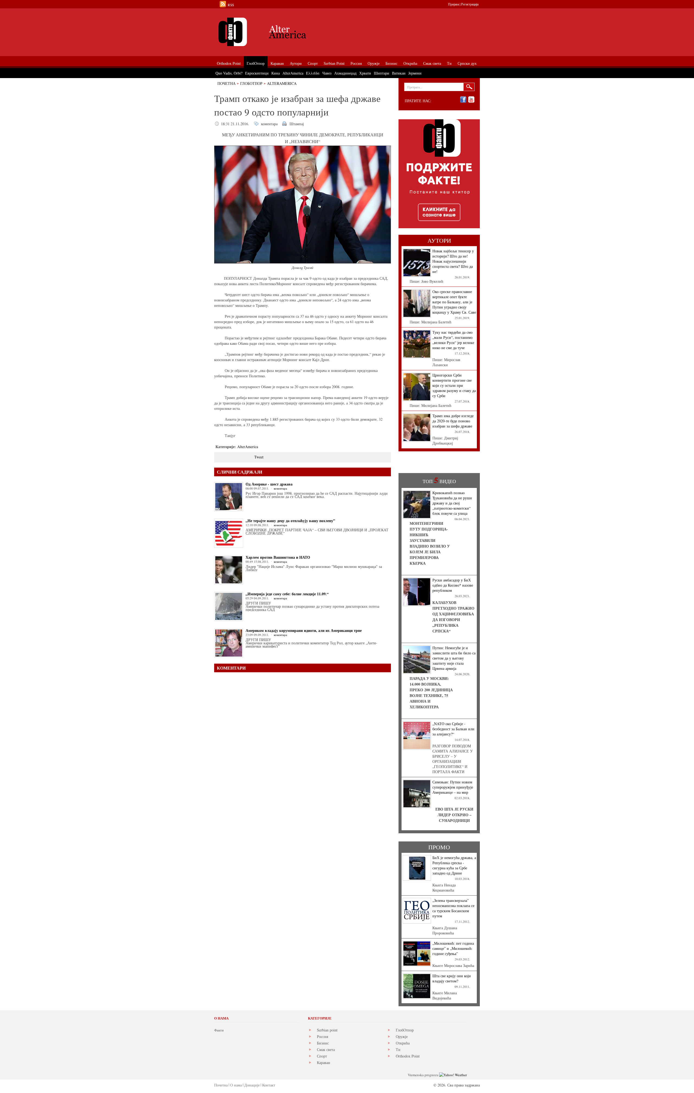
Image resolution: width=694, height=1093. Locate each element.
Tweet (259, 456)
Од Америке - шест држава (269, 484)
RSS (231, 4)
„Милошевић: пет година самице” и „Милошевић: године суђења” (453, 948)
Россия (322, 1036)
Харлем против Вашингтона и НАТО (278, 557)
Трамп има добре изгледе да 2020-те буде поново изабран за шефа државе (453, 421)
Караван (323, 1062)
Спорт (322, 1056)
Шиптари (381, 73)
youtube (471, 99)
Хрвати (365, 73)
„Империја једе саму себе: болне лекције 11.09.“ (287, 594)
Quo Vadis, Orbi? (229, 73)
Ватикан (399, 73)
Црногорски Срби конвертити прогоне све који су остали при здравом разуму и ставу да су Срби (454, 385)
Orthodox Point (408, 1056)
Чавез (327, 73)
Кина (275, 73)
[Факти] (275, 32)
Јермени (415, 73)
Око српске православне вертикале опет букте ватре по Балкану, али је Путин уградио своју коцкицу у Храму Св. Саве (454, 302)
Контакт (268, 1085)
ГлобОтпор (251, 83)
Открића (403, 1043)
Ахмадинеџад (345, 73)
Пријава (453, 4)
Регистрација (469, 4)
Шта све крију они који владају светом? (451, 978)
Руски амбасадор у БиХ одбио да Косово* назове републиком (452, 585)
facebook (463, 99)
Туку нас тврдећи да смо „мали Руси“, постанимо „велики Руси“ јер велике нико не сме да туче (453, 340)
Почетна (226, 83)
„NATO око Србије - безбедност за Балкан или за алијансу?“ (453, 729)
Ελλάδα (313, 73)
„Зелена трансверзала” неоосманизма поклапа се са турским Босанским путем (453, 908)
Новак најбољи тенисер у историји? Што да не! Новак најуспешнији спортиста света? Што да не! (453, 261)
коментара (269, 123)
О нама (236, 1085)
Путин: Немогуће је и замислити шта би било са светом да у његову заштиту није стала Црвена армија (453, 658)
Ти (398, 1049)
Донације (252, 1085)
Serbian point (327, 1030)
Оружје (402, 1036)
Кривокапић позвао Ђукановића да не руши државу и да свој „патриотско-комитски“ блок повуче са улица (452, 503)
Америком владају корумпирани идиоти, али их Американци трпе (304, 630)
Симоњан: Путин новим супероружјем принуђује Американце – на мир (452, 787)
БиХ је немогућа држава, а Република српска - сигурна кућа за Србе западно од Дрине (454, 865)
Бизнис (323, 1043)
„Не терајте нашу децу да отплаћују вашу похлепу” (290, 520)
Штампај (297, 123)
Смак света (326, 1049)
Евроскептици (257, 73)
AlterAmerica (282, 83)
